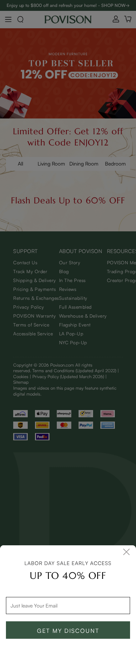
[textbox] (68, 605)
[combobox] (68, 605)
